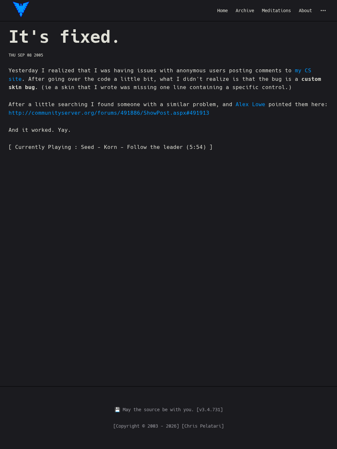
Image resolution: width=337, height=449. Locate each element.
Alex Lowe (252, 104)
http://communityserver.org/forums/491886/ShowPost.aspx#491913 (109, 113)
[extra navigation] (323, 10)
